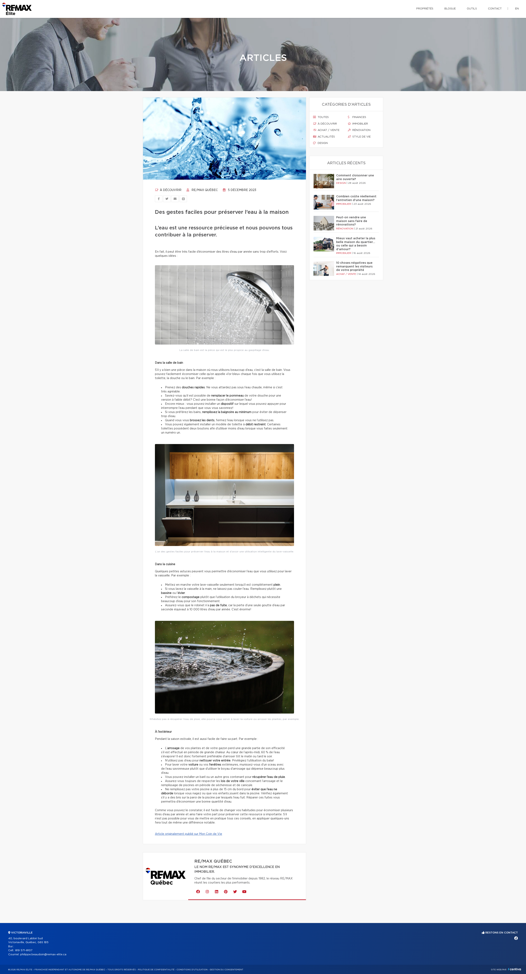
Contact (495, 8)
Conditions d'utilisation (192, 970)
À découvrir (170, 190)
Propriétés (424, 8)
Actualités (326, 136)
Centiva (514, 969)
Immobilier (360, 124)
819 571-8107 (23, 950)
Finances (359, 117)
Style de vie (361, 136)
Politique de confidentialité (156, 970)
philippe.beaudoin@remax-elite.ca (43, 954)
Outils (472, 8)
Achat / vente (328, 130)
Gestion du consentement (226, 970)
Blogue (450, 8)
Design (322, 143)
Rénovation (361, 130)
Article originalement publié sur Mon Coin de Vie (188, 834)
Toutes (323, 117)
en (517, 8)
